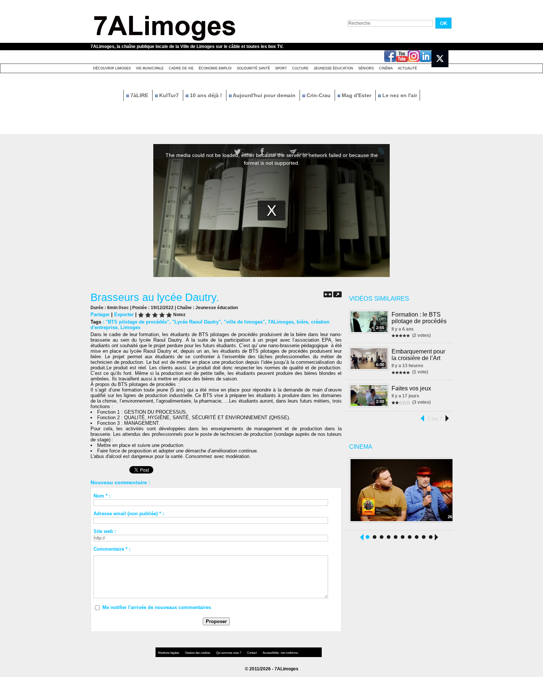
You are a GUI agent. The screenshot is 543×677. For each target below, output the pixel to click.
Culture (300, 68)
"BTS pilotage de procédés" (137, 322)
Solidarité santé (253, 68)
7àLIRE (139, 95)
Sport (281, 68)
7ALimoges (281, 322)
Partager (100, 314)
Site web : (104, 531)
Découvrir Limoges (112, 68)
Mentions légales (169, 652)
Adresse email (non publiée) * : (128, 513)
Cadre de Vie (181, 68)
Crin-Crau (318, 95)
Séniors (366, 68)
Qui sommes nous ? (229, 652)
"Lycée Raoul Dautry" (196, 322)
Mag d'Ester (356, 95)
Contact (252, 652)
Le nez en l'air (399, 95)
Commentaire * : (111, 549)
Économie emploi (215, 68)
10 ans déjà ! (205, 95)
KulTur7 (169, 95)
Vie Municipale (150, 68)
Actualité (407, 68)
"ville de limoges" (244, 322)
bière (302, 322)
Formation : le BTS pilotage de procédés (419, 317)
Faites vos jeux (411, 388)
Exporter (124, 314)
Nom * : (101, 496)
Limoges (130, 327)
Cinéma (386, 68)
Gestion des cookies (198, 652)
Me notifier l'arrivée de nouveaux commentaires (156, 607)
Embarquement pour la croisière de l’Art (418, 354)
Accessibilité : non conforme (280, 652)
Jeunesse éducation (333, 68)
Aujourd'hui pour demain (264, 95)
